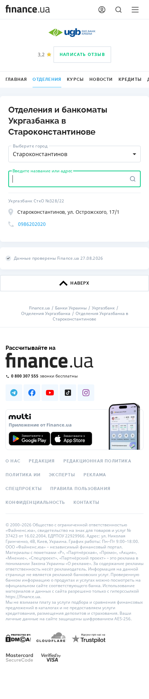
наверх (79, 283)
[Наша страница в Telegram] (14, 392)
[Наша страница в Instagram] (86, 392)
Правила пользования (80, 488)
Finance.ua (39, 308)
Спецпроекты (24, 488)
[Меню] (135, 9)
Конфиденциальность (35, 502)
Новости (101, 79)
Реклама (95, 474)
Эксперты (62, 474)
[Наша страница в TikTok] (68, 392)
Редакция (42, 461)
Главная (16, 79)
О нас (13, 461)
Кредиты (130, 79)
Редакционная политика (97, 461)
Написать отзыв (82, 54)
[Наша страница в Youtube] (50, 392)
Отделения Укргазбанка (45, 313)
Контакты (86, 502)
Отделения (47, 79)
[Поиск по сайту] (118, 9)
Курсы (75, 79)
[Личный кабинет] (102, 9)
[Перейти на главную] (28, 9)
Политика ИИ (23, 474)
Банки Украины (71, 308)
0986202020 (32, 224)
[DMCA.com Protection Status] (18, 638)
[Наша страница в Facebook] (32, 392)
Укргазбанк (103, 308)
